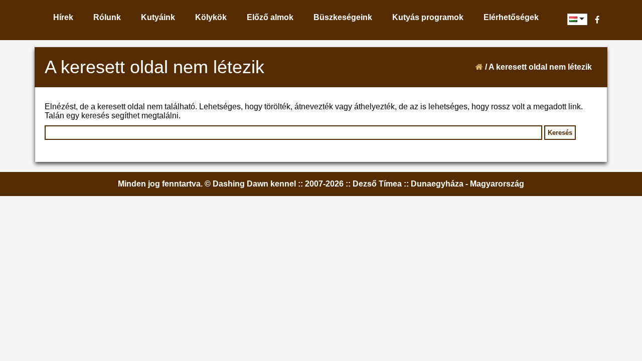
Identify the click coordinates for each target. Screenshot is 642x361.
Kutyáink (158, 17)
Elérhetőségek (511, 17)
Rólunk (107, 17)
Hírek (63, 17)
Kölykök (211, 17)
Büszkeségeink (342, 17)
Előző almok (270, 17)
